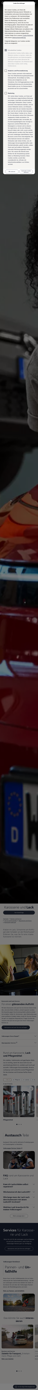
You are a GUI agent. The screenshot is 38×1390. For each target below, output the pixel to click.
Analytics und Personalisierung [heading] (18, 71)
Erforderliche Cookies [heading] (14, 50)
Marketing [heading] (11, 93)
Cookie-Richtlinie (28, 35)
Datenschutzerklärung (19, 37)
